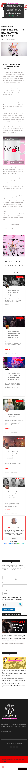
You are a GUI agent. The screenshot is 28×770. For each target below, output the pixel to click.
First (3, 579)
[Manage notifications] (3, 767)
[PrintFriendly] (23, 543)
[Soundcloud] (17, 265)
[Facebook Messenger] (10, 543)
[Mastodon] (16, 543)
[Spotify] (13, 265)
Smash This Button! (8, 609)
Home (3, 13)
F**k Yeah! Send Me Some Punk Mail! (13, 599)
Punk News (10, 26)
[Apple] (15, 265)
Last (16, 579)
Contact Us (4, 761)
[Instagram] (8, 265)
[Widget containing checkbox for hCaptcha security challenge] (12, 604)
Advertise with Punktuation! (7, 759)
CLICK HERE (5, 690)
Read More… (18, 15)
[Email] (11, 543)
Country (5, 590)
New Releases (9, 22)
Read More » (7, 308)
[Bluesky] (13, 543)
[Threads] (14, 543)
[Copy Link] (19, 543)
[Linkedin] (21, 543)
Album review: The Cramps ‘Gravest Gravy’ (13, 293)
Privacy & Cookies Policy (19, 759)
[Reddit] (8, 543)
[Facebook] (6, 265)
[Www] (22, 265)
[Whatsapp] (18, 543)
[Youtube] (10, 265)
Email (4, 582)
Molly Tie (4, 39)
